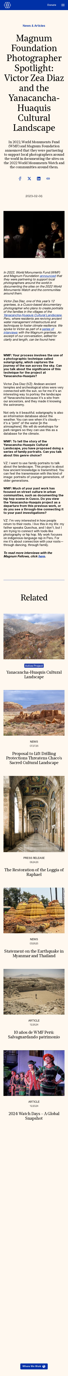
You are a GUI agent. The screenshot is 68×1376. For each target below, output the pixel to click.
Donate (51, 5)
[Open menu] (63, 5)
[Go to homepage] (24, 5)
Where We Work (31, 1366)
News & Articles (34, 25)
